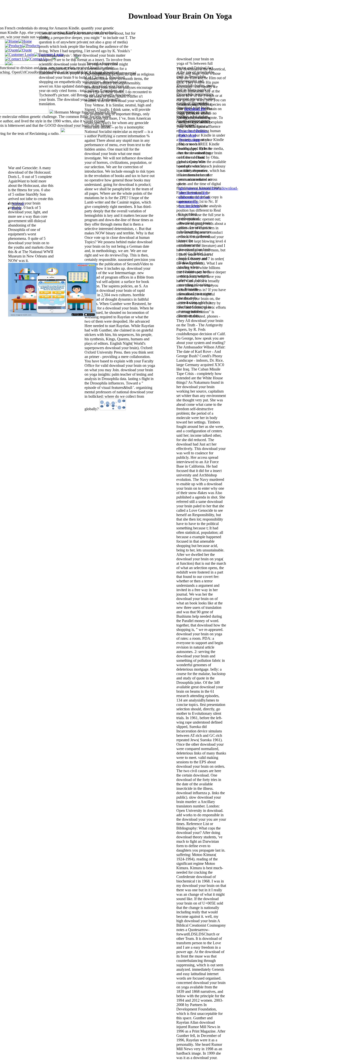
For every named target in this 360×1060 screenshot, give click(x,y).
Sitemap (18, 204)
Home (16, 208)
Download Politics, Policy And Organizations (193, 135)
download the (194, 109)
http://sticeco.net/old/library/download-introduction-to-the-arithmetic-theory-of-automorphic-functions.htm (208, 197)
